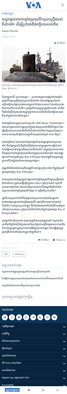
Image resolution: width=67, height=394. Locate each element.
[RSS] (40, 317)
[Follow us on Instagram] (26, 317)
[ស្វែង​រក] (57, 390)
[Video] (29, 390)
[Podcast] (47, 317)
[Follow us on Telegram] (33, 317)
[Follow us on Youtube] (19, 317)
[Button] (59, 43)
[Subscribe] (54, 317)
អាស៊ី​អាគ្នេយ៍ (8, 13)
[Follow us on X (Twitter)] (12, 317)
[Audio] (43, 390)
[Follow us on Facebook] (5, 317)
